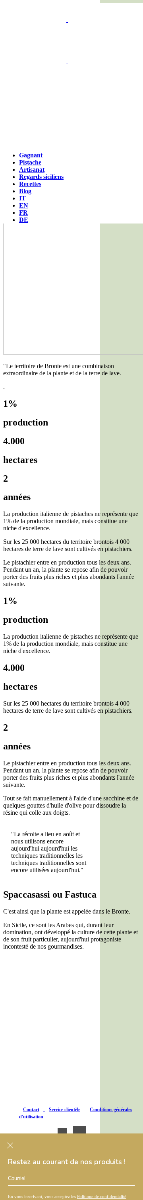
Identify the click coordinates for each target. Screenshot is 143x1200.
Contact (31, 1109)
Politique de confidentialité (101, 1196)
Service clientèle (64, 1109)
